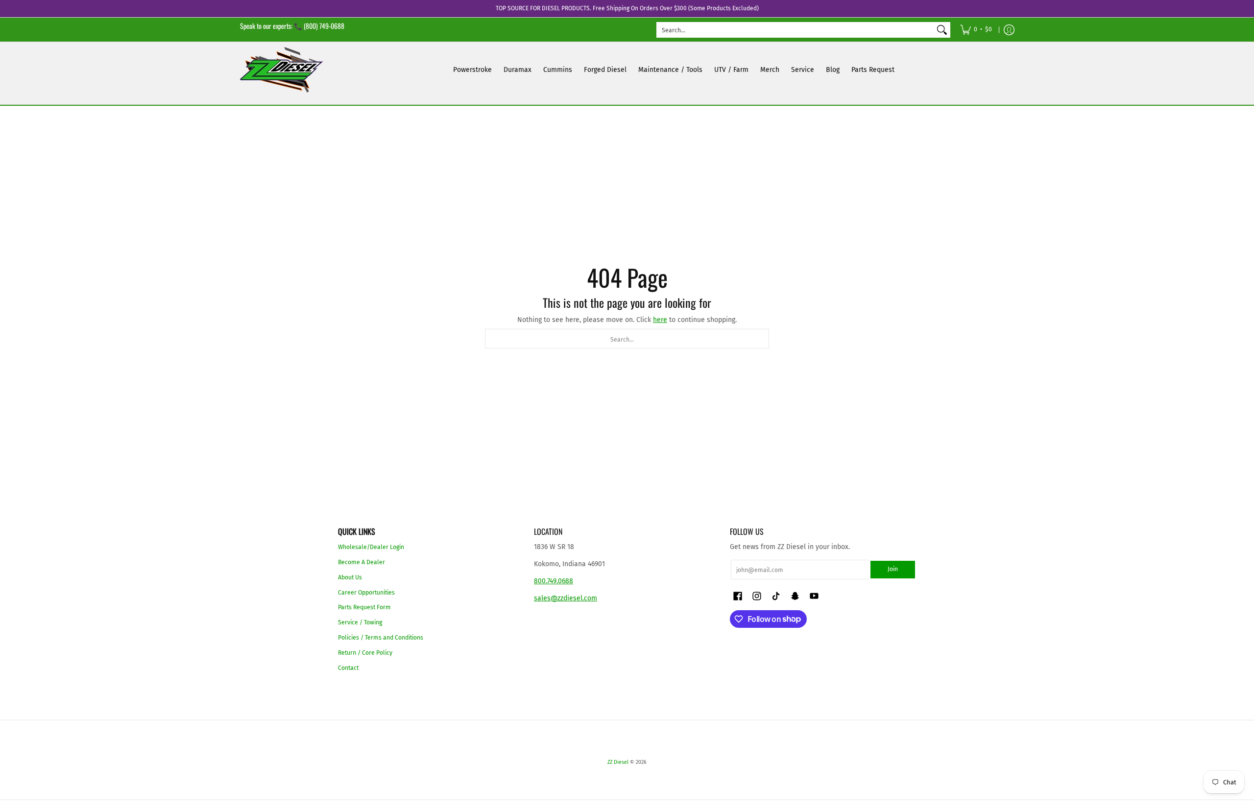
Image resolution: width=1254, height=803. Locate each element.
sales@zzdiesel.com (565, 598)
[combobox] (795, 30)
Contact (348, 668)
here (660, 320)
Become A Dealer (361, 562)
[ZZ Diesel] (281, 69)
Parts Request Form (364, 607)
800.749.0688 (553, 581)
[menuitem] (976, 30)
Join (893, 569)
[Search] (942, 30)
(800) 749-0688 (324, 26)
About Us (350, 577)
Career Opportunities (366, 592)
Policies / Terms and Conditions (380, 637)
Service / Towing (360, 622)
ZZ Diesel (617, 762)
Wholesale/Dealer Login (371, 547)
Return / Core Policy (365, 652)
